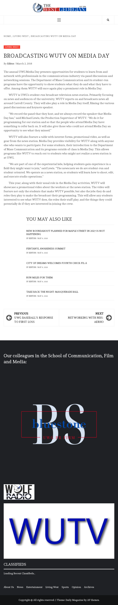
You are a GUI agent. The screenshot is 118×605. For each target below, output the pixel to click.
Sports (65, 587)
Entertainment (34, 587)
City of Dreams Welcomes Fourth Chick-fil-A (56, 263)
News (20, 587)
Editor (11, 63)
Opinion (76, 587)
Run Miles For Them (39, 277)
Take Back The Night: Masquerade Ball (52, 291)
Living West (12, 47)
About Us (9, 587)
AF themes (93, 600)
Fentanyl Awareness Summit (45, 248)
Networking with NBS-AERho (86, 317)
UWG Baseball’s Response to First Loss (33, 317)
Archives (89, 587)
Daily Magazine (74, 600)
